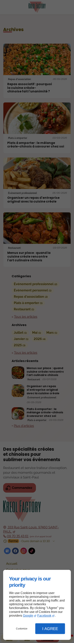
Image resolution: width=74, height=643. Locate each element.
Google (28, 615)
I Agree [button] (50, 628)
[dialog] (37, 605)
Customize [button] (21, 628)
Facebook (44, 615)
